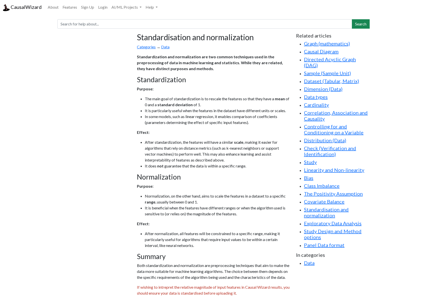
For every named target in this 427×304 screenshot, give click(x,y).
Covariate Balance (324, 201)
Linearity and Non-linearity (334, 170)
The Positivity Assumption (333, 194)
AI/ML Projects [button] (125, 7)
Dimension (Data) (323, 89)
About (53, 7)
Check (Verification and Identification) (330, 151)
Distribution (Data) (325, 140)
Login (102, 7)
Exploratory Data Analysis (333, 223)
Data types (316, 97)
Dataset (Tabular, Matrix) (331, 81)
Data (165, 46)
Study (310, 162)
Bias (308, 178)
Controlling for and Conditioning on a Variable (333, 129)
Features (70, 7)
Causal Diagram (321, 51)
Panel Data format (324, 245)
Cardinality (316, 105)
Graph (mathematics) (327, 43)
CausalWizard (26, 7)
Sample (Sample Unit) (327, 73)
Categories (146, 46)
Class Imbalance (322, 186)
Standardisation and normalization (326, 212)
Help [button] (150, 7)
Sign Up (87, 7)
